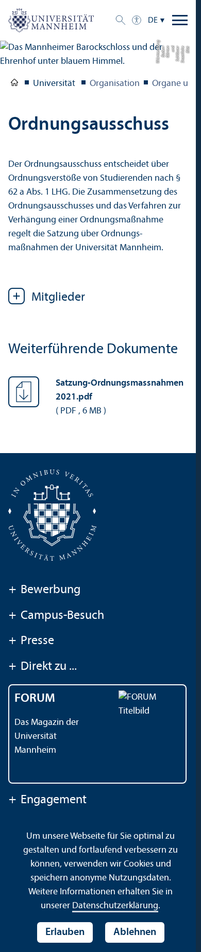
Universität (14, 84)
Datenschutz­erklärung (115, 906)
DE (153, 20)
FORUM (34, 699)
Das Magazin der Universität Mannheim (46, 736)
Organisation (115, 84)
